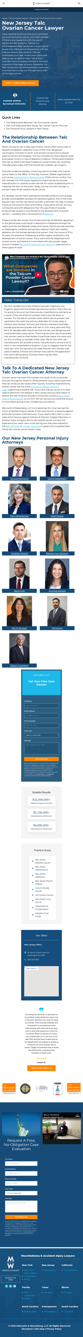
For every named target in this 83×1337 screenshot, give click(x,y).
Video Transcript (16, 300)
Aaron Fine (19, 591)
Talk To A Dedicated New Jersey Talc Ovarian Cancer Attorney (37, 125)
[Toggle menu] (4, 3)
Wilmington (30, 1311)
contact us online (31, 426)
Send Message (41, 759)
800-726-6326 (13, 426)
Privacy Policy (41, 774)
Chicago (68, 1292)
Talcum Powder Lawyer (18, 18)
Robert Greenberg (19, 665)
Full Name (28, 701)
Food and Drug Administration (29, 177)
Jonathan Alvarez (19, 553)
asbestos (48, 214)
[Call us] (79, 3)
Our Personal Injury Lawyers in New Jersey (27, 128)
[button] (15, 102)
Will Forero (57, 628)
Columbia (68, 1311)
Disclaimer (51, 774)
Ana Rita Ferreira (57, 591)
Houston (48, 1292)
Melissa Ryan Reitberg (57, 553)
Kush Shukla (57, 516)
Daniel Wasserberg (57, 478)
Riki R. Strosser (19, 628)
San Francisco (70, 1270)
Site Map (39, 1329)
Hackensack (50, 1270)
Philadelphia (50, 1311)
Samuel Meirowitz (19, 478)
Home (4, 18)
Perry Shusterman (19, 516)
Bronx (27, 1279)
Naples (27, 1298)
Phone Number (30, 721)
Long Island (30, 1276)
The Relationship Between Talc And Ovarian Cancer (31, 122)
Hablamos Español (41, 9)
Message (27, 740)
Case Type (28, 731)
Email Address (29, 711)
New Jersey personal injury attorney (37, 244)
